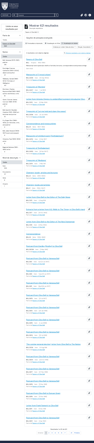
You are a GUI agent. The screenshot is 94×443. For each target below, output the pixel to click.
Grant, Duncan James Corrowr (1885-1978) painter (10, 103)
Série (7, 179)
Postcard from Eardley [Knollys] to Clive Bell (44, 246)
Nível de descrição (10, 158)
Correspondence (33, 234)
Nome (5, 52)
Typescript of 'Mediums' (36, 160)
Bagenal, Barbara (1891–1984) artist (10, 149)
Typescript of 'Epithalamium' (38, 148)
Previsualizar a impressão (35, 43)
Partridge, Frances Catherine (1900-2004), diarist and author (11, 71)
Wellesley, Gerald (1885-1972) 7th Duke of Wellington (11, 82)
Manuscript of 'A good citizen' (38, 74)
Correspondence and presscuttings (41, 123)
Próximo (77, 433)
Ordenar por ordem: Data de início (63, 47)
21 (71, 433)
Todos (5, 40)
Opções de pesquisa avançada (39, 38)
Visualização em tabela (70, 43)
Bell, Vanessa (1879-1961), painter (11, 62)
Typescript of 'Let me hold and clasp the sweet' (46, 111)
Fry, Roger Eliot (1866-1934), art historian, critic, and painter (11, 123)
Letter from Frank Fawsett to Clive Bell (42, 405)
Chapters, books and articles (38, 185)
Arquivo (7, 185)
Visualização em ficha (53, 43)
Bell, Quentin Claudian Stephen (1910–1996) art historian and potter (11, 113)
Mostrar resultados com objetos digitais (78, 53)
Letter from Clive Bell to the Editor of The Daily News (48, 197)
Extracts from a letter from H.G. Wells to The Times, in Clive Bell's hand (55, 209)
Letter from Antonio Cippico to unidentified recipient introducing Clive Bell (56, 99)
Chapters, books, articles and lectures (42, 173)
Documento (8, 173)
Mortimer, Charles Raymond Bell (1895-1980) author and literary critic (11, 92)
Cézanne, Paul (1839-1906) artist (11, 141)
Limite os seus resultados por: (12, 27)
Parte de (6, 35)
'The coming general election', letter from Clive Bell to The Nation (53, 344)
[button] (82, 15)
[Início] (11, 6)
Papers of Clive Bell (9, 45)
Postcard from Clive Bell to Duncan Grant (43, 393)
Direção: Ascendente (84, 47)
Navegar (5, 15)
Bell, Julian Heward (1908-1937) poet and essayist (11, 133)
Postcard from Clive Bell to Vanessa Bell (42, 258)
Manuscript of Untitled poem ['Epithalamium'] (45, 136)
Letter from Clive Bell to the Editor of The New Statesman (50, 222)
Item (8, 167)
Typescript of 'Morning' (35, 87)
